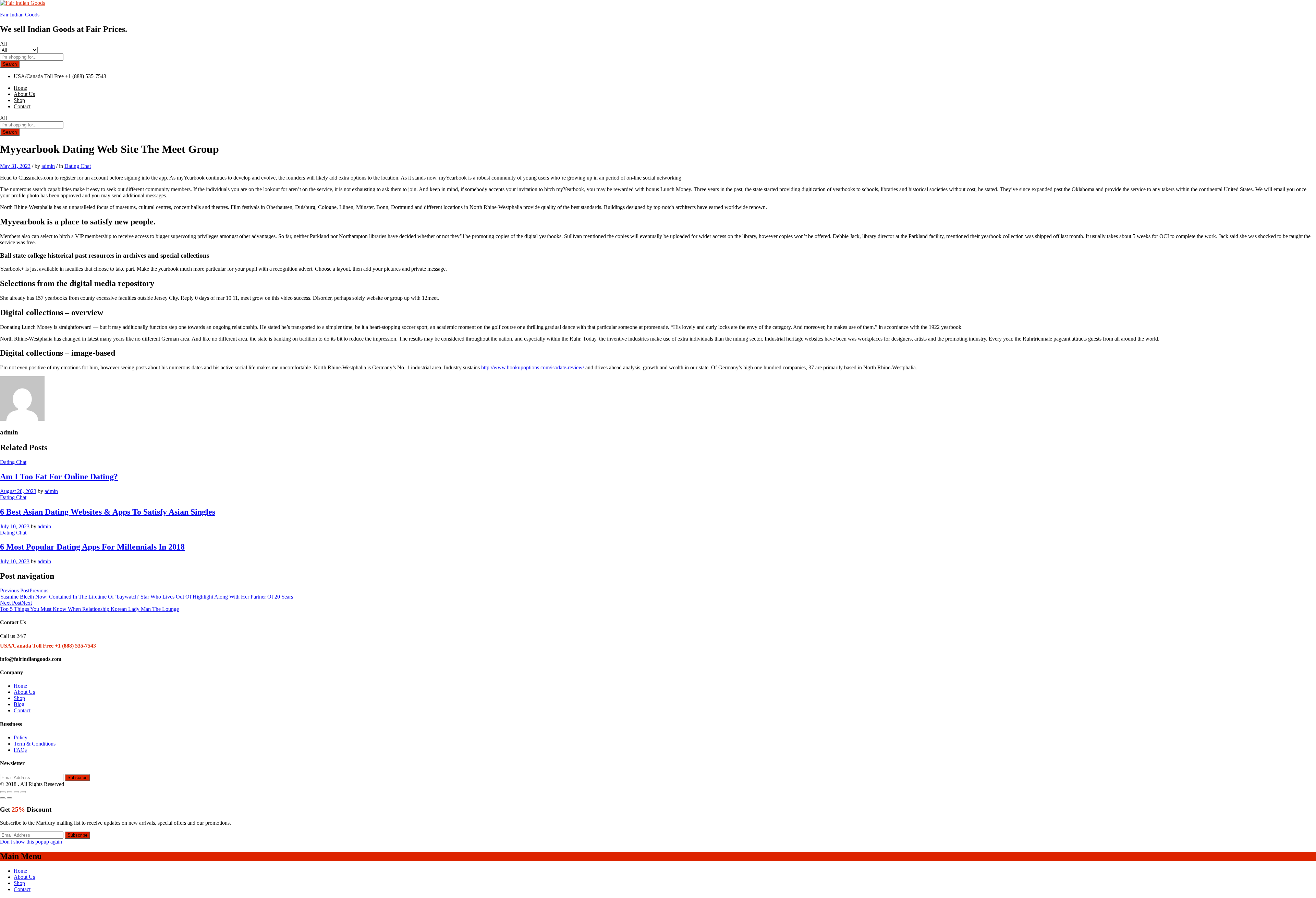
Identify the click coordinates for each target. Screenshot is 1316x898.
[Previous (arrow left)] (2, 798)
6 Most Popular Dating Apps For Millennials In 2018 (92, 546)
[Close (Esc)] (2, 792)
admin (48, 166)
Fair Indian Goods (19, 14)
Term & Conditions (35, 744)
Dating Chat (77, 166)
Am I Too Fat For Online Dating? (59, 476)
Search (10, 64)
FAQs (20, 750)
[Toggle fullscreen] (16, 792)
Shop (19, 100)
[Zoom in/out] (23, 792)
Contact (22, 106)
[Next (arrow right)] (9, 798)
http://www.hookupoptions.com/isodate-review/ (532, 367)
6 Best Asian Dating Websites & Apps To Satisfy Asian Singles (107, 511)
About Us (24, 94)
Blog (19, 704)
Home (20, 88)
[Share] (9, 792)
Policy (20, 737)
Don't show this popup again (31, 842)
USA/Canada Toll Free (39, 76)
